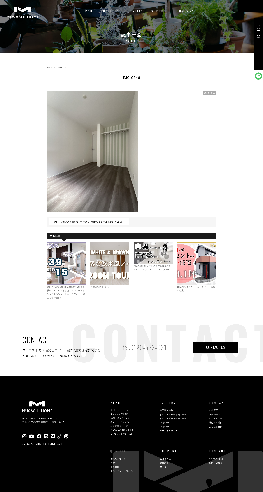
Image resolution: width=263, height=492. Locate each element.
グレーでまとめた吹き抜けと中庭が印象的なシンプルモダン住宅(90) (88, 221)
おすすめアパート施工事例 (173, 414)
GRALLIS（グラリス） (121, 433)
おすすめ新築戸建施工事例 (173, 418)
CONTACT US (215, 347)
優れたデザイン (118, 458)
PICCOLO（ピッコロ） (122, 429)
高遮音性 (114, 466)
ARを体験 (165, 426)
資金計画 (164, 462)
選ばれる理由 (216, 422)
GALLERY (111, 11)
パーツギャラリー (169, 430)
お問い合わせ (216, 462)
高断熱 (113, 462)
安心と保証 (165, 458)
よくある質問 (216, 426)
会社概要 (213, 410)
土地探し (164, 466)
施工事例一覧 (166, 410)
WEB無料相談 (216, 458)
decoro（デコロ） (119, 414)
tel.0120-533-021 (144, 347)
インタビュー (216, 418)
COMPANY (186, 11)
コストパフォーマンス (121, 470)
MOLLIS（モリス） (120, 418)
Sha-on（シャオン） (121, 422)
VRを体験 (165, 422)
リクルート (214, 414)
